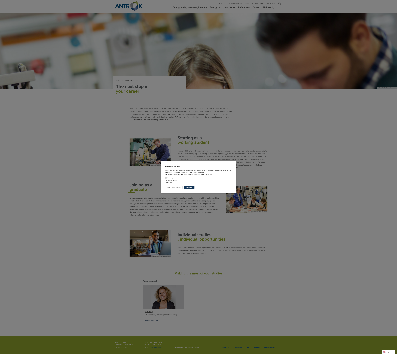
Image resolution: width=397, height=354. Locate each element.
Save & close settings (174, 187)
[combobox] (388, 352)
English (389, 352)
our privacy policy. (207, 174)
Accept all (189, 187)
